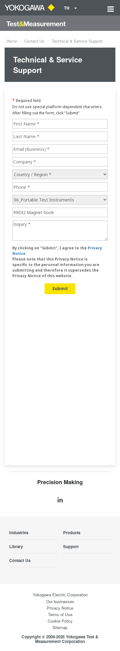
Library (16, 546)
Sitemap (60, 627)
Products (71, 532)
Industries (18, 532)
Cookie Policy (60, 621)
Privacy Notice (60, 608)
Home (11, 41)
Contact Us (34, 41)
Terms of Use (60, 614)
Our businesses (60, 601)
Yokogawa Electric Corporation (60, 595)
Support (70, 546)
